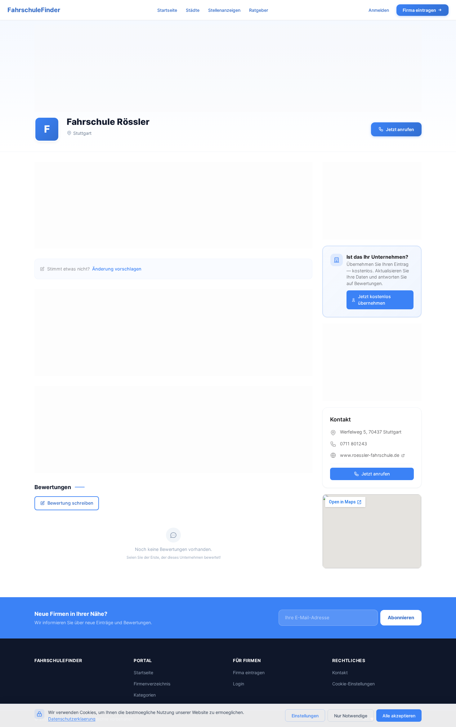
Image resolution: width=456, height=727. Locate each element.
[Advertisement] (228, 68)
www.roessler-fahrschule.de (370, 455)
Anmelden (379, 10)
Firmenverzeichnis (152, 683)
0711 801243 (353, 443)
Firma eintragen (419, 10)
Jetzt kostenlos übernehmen (374, 300)
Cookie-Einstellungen (353, 683)
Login (238, 683)
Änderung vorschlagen (116, 268)
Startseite (167, 10)
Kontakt (340, 672)
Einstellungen (305, 715)
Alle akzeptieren (398, 715)
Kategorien (145, 694)
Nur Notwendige (350, 715)
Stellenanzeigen (224, 10)
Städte (192, 10)
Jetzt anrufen (400, 129)
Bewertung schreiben (70, 503)
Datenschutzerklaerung (72, 718)
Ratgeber (258, 10)
